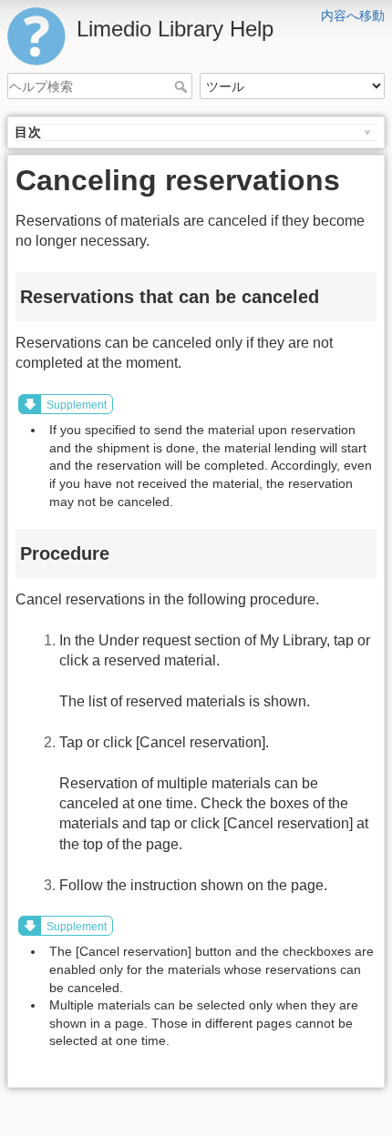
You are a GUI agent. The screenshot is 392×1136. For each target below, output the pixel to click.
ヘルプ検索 (182, 86)
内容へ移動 (353, 15)
